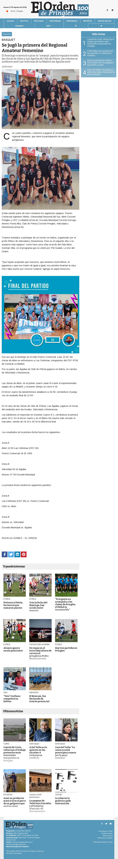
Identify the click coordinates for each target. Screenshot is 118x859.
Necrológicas (104, 21)
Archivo (110, 836)
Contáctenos (103, 831)
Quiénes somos (107, 833)
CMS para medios (99, 842)
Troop (110, 842)
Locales (10, 21)
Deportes (87, 21)
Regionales (72, 21)
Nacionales (55, 21)
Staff (111, 831)
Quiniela (19, 26)
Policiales (39, 21)
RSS (104, 836)
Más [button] (48, 26)
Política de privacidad (105, 838)
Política (24, 21)
